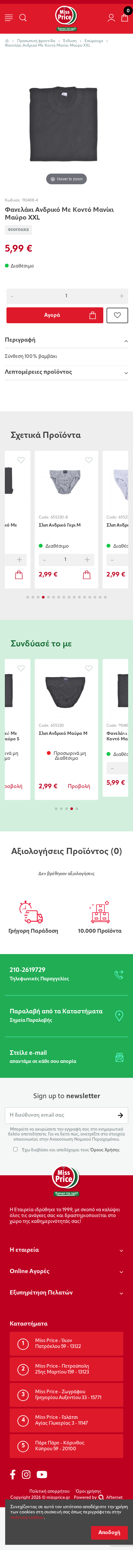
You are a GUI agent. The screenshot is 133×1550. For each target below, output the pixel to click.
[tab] (66, 341)
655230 (57, 726)
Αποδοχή (109, 1532)
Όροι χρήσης (88, 1491)
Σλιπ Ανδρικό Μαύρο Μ (63, 733)
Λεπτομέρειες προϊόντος (38, 372)
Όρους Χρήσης (105, 1150)
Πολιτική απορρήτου (49, 1491)
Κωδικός (12, 200)
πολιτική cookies (27, 1517)
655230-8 (59, 517)
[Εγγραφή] (120, 1115)
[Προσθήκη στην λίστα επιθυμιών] (117, 315)
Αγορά (52, 315)
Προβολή (79, 786)
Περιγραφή (20, 340)
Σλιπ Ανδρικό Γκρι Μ (60, 525)
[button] (27, 597)
